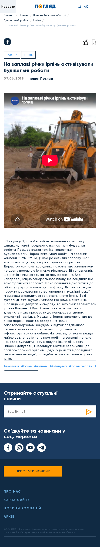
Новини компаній (22, 508)
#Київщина (58, 366)
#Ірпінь (26, 366)
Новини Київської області (49, 15)
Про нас (12, 492)
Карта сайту (17, 500)
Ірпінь (37, 20)
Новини (24, 15)
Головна (9, 15)
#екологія (11, 366)
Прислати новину (33, 471)
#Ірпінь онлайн (80, 366)
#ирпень (40, 366)
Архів (9, 517)
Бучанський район (16, 20)
